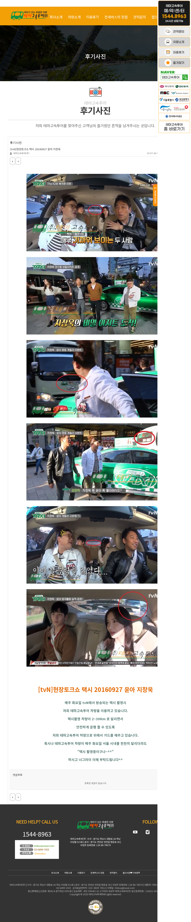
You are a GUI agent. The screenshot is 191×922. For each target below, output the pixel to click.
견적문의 (139, 16)
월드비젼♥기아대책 (131, 872)
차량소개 (74, 16)
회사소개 (56, 16)
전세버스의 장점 (116, 16)
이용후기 (92, 16)
